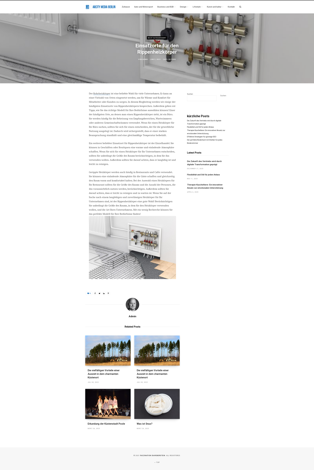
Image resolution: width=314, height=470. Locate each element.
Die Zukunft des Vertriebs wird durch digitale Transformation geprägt (204, 163)
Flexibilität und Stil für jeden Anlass (200, 127)
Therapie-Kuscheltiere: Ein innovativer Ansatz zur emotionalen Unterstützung (205, 186)
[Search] (240, 7)
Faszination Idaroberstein (152, 455)
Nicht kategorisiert (157, 38)
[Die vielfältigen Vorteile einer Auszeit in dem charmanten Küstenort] (108, 351)
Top (158, 462)
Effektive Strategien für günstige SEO (201, 137)
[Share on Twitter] (73, 107)
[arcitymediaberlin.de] (100, 7)
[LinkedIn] (104, 293)
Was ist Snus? (144, 423)
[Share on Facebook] (73, 100)
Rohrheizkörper (101, 93)
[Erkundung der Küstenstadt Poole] (108, 404)
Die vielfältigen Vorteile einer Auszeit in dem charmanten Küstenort (104, 374)
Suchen (190, 94)
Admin (145, 59)
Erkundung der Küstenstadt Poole (106, 423)
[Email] (73, 120)
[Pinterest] (73, 113)
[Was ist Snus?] (157, 404)
